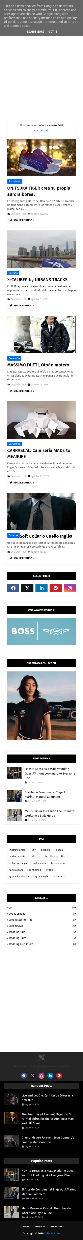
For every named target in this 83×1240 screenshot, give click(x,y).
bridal (34, 856)
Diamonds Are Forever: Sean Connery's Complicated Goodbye (48, 1140)
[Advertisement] (41, 69)
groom (49, 870)
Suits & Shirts (52, 1233)
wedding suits (42, 937)
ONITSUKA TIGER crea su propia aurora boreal (38, 191)
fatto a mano (16, 870)
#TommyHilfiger (17, 849)
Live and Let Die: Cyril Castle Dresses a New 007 (47, 1098)
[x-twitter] (27, 588)
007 (34, 849)
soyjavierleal (18, 213)
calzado (13, 273)
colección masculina (54, 856)
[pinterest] (56, 588)
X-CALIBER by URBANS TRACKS (37, 279)
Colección (14, 358)
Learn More (35, 31)
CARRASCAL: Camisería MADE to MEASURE (38, 453)
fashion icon (58, 863)
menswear (60, 876)
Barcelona (14, 181)
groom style (42, 876)
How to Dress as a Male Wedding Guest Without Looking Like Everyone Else (50, 773)
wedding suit (42, 931)
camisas (13, 535)
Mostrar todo (41, 130)
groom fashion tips (19, 876)
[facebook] (13, 588)
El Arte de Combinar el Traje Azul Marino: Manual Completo (47, 794)
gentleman (35, 870)
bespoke (46, 849)
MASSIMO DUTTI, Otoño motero (38, 365)
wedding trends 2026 (42, 944)
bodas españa (17, 856)
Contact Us (56, 1226)
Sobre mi (40, 1226)
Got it (53, 31)
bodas (59, 849)
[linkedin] (41, 588)
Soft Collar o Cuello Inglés (46, 536)
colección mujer (18, 863)
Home (26, 1226)
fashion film (39, 863)
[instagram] (70, 588)
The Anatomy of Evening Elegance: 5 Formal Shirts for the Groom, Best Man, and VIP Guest (48, 1118)
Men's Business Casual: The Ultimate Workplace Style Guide (49, 813)
